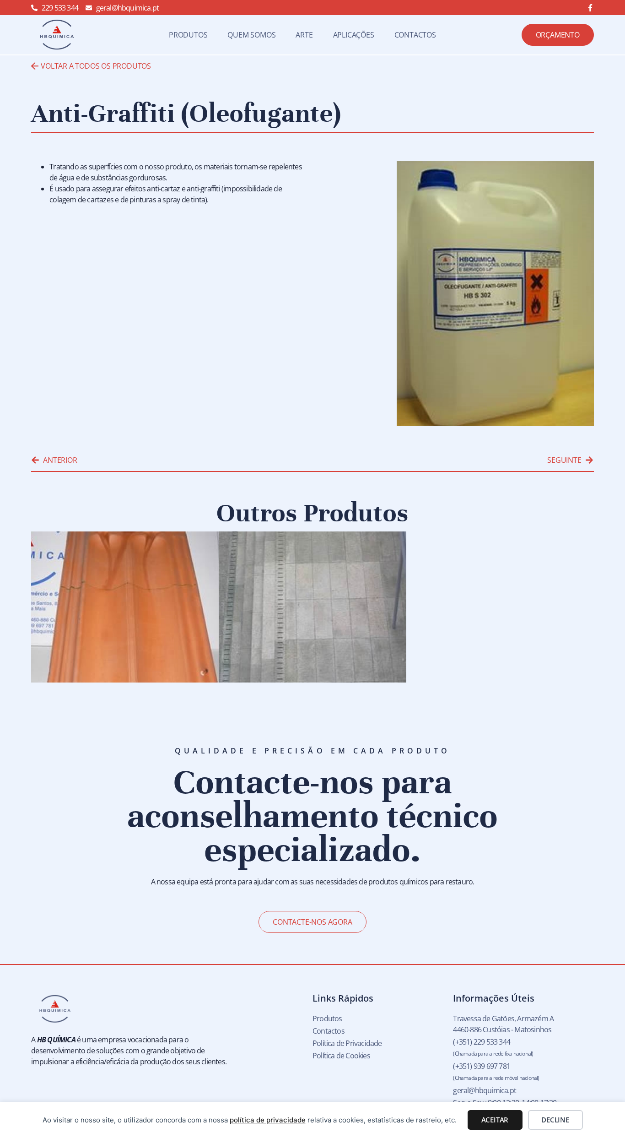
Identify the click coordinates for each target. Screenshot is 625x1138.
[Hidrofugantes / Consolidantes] (312, 607)
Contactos (415, 35)
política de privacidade (268, 1120)
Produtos (188, 35)
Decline (555, 1119)
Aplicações (353, 35)
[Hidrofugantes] (125, 607)
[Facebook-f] (590, 7)
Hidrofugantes (92, 663)
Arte (304, 35)
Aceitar (495, 1119)
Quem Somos (251, 35)
